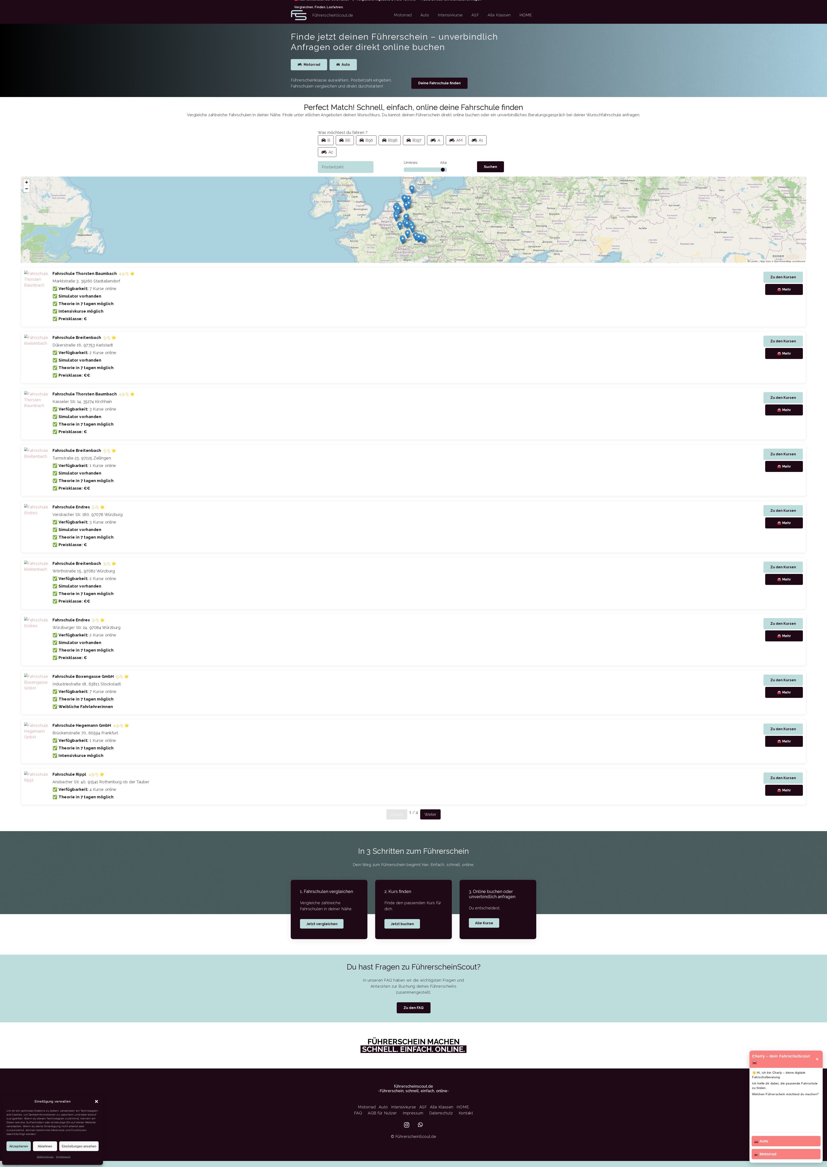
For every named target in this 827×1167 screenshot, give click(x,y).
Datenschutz (45, 1156)
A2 (330, 152)
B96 (369, 140)
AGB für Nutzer (382, 1113)
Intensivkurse (403, 1107)
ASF (423, 1107)
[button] (96, 1101)
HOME (463, 1107)
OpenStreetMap (782, 261)
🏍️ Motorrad (765, 1154)
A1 (481, 140)
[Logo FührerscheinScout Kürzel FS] (299, 15)
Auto (383, 1107)
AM (459, 140)
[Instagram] (406, 1125)
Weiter (430, 814)
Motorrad (367, 1107)
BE (347, 140)
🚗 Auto (761, 1141)
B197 (416, 140)
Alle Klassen (441, 1107)
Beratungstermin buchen (23, 1164)
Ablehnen (45, 1146)
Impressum (63, 1156)
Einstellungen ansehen (79, 1146)
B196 (392, 140)
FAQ (358, 1113)
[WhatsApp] (420, 1124)
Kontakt (466, 1113)
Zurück (397, 814)
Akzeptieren (18, 1146)
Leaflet (754, 261)
